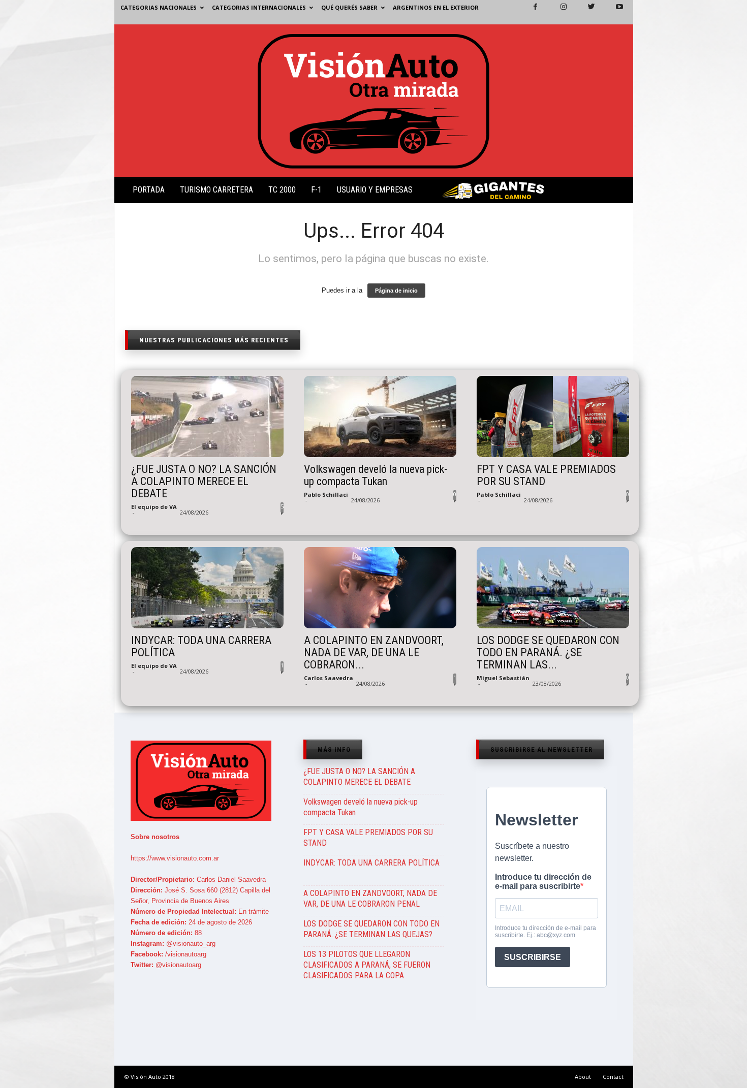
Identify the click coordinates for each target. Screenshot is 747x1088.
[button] (617, 192)
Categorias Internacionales (259, 7)
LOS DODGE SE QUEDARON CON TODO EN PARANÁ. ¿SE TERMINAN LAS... (548, 652)
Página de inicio (396, 290)
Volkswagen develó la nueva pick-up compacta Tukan (375, 475)
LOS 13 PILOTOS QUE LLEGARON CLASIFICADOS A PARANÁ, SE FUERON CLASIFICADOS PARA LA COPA (366, 964)
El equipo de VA (154, 506)
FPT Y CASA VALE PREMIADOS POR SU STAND (546, 475)
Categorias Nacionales (158, 7)
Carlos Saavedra (328, 678)
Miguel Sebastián (503, 678)
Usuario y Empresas (375, 190)
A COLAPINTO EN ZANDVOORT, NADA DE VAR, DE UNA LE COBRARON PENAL (370, 898)
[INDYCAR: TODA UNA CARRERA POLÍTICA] (207, 587)
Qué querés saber (349, 7)
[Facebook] (529, 12)
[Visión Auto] (373, 100)
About (583, 1076)
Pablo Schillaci (326, 494)
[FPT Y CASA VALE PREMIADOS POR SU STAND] (553, 416)
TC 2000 (282, 190)
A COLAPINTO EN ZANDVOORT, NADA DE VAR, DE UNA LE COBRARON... (374, 652)
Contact (613, 1076)
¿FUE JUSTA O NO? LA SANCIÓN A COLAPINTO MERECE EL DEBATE (203, 481)
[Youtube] (613, 12)
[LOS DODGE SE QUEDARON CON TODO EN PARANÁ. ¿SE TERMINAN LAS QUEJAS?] (553, 587)
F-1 (316, 190)
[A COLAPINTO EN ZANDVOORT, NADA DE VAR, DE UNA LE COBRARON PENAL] (380, 587)
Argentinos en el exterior (436, 7)
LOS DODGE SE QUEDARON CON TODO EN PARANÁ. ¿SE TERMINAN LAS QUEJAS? (371, 929)
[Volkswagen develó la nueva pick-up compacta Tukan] (380, 416)
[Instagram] (557, 12)
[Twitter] (585, 12)
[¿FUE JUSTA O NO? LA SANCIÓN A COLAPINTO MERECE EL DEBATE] (207, 416)
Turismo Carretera (216, 190)
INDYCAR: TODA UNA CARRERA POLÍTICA (201, 646)
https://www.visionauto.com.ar (175, 858)
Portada (149, 190)
